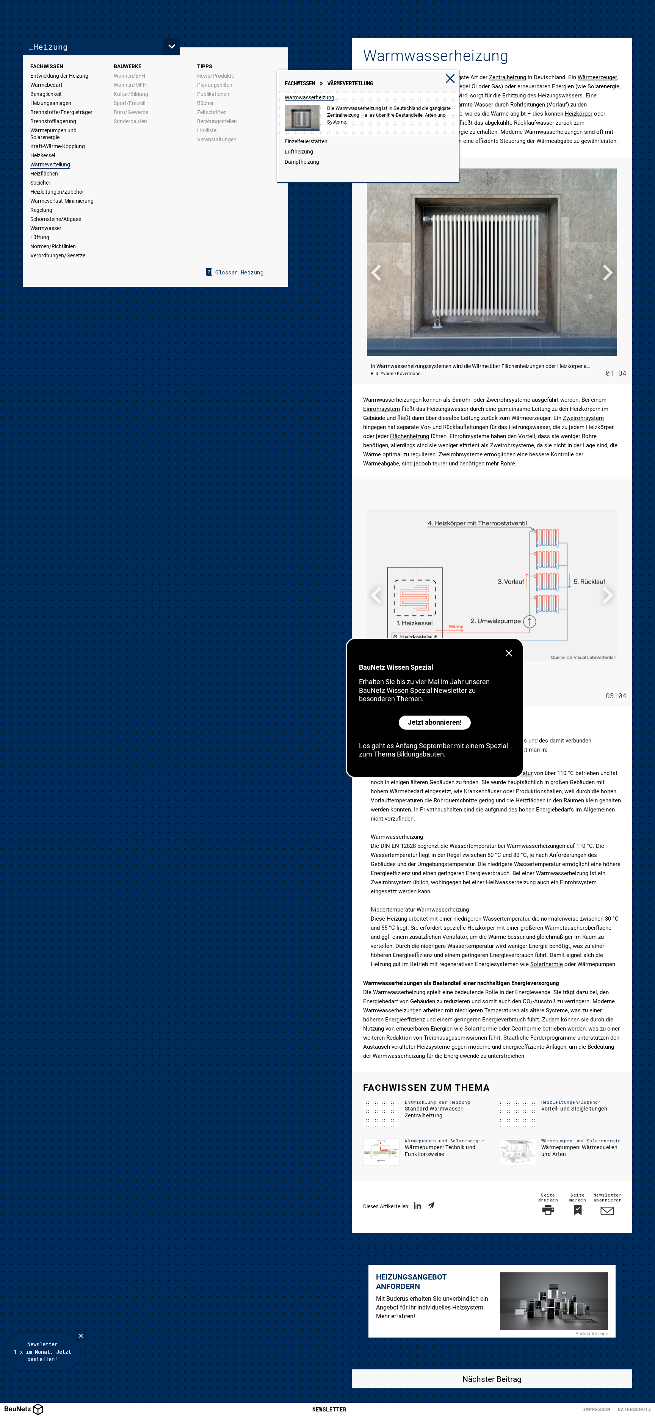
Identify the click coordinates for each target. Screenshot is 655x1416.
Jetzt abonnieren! (435, 722)
